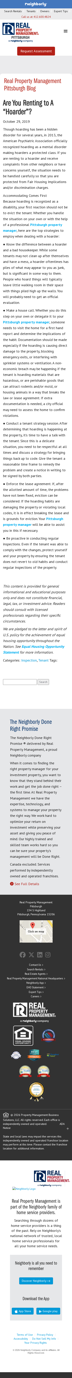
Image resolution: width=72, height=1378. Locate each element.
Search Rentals (13, 11)
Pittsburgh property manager (26, 322)
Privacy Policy (45, 1334)
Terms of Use (25, 1334)
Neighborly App (35, 983)
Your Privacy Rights (35, 1342)
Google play (50, 1311)
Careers (35, 996)
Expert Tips (61, 11)
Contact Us (35, 965)
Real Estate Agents (35, 974)
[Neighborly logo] (36, 4)
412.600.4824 (42, 17)
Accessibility (21, 1338)
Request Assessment (36, 51)
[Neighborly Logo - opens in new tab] (36, 1188)
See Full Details (27, 884)
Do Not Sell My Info (44, 1338)
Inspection (29, 660)
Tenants (31, 11)
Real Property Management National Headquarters (35, 978)
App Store (24, 1311)
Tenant (43, 660)
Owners (44, 11)
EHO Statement (35, 987)
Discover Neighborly (34, 1281)
